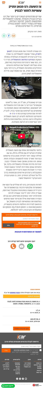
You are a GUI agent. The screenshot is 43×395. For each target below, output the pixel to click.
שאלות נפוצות (39, 367)
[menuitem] (37, 363)
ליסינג (7, 363)
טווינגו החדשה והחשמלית (22, 59)
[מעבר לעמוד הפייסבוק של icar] (23, 379)
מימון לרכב (6, 365)
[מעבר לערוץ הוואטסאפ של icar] (17, 379)
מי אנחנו (38, 363)
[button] (28, 232)
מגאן (9, 51)
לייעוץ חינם (9, 386)
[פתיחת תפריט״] (40, 2)
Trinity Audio (21, 45)
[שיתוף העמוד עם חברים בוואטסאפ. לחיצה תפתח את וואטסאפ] (4, 36)
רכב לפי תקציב (17, 367)
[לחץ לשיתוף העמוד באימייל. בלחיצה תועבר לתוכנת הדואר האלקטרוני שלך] (13, 36)
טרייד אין (6, 369)
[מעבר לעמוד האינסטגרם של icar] (20, 379)
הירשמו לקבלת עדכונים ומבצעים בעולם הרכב (21, 341)
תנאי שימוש (37, 365)
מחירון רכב (16, 370)
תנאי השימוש (27, 222)
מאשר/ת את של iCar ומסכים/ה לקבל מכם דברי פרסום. (27, 224)
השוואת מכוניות (17, 363)
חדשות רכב (27, 365)
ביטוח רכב (6, 367)
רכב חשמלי (27, 367)
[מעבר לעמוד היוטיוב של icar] (26, 379)
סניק (38, 54)
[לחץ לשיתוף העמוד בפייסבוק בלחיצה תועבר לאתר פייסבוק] (9, 36)
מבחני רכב (28, 363)
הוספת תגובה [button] (35, 289)
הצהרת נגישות (17, 372)
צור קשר (38, 372)
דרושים (39, 370)
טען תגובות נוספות (21, 329)
